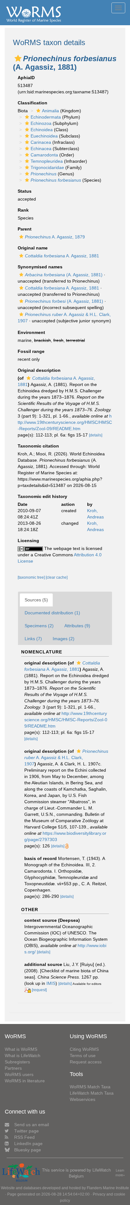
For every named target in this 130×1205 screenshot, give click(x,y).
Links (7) (33, 638)
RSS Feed (24, 1137)
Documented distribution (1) (52, 612)
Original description (39, 370)
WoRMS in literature (25, 1080)
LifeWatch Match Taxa (92, 1093)
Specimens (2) (39, 625)
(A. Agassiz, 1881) (64, 274)
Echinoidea (42, 129)
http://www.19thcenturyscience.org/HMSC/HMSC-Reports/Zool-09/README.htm (65, 422)
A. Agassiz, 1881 (62, 255)
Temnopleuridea (47, 161)
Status (25, 191)
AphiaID (26, 77)
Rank (23, 210)
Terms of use (83, 1055)
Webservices (82, 1099)
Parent (25, 228)
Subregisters (17, 1061)
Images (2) (63, 638)
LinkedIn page (28, 1143)
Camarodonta (44, 154)
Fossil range (31, 351)
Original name (33, 247)
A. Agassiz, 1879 (55, 236)
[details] (95, 435)
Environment (31, 332)
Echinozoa (41, 123)
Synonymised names (40, 266)
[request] (39, 990)
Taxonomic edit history (42, 496)
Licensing (28, 540)
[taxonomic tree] (32, 577)
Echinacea (41, 148)
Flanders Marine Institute (108, 1188)
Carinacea (41, 142)
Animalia (50, 110)
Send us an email (31, 1124)
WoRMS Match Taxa (90, 1086)
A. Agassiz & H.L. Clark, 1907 (66, 757)
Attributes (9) (77, 625)
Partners (13, 1068)
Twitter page (26, 1130)
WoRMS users (19, 1074)
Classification (32, 102)
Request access (86, 1061)
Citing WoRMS (84, 1049)
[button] (18, 58)
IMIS (51, 983)
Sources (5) (36, 599)
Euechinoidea (44, 135)
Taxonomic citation (38, 445)
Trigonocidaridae (47, 167)
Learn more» (120, 1172)
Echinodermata (46, 117)
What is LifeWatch (22, 1055)
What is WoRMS (21, 1049)
